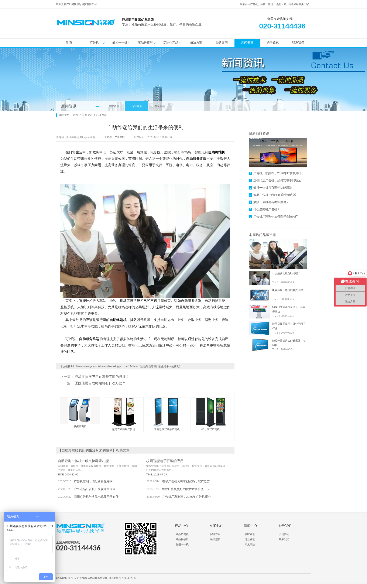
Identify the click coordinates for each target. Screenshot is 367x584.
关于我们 (285, 525)
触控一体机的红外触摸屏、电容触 (288, 343)
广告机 (94, 42)
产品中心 (181, 525)
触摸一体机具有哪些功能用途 (272, 187)
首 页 (68, 42)
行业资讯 (137, 106)
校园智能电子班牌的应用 (165, 461)
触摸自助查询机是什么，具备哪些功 (288, 309)
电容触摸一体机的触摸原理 (287, 290)
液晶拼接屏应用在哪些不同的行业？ (102, 377)
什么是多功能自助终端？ (286, 273)
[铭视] (226, 29)
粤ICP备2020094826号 (122, 578)
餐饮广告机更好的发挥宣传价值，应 (186, 489)
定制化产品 (170, 42)
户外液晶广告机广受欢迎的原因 (95, 489)
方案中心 (216, 525)
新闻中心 (250, 525)
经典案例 (222, 42)
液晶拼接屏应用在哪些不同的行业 (288, 326)
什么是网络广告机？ (266, 209)
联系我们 (298, 42)
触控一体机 (119, 42)
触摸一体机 (182, 544)
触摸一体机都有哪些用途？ (271, 202)
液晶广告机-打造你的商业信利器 (274, 195)
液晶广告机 (182, 534)
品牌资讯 (114, 106)
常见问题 (160, 106)
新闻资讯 (247, 42)
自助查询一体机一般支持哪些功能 (83, 461)
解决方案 (196, 42)
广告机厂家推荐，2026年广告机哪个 (186, 496)
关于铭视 (273, 42)
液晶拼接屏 (145, 42)
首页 (75, 115)
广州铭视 (119, 137)
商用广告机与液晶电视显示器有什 (96, 496)
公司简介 (284, 534)
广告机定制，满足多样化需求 (93, 481)
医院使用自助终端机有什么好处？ (100, 383)
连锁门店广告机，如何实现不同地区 (277, 180)
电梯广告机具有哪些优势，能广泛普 (186, 481)
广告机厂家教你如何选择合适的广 (275, 216)
